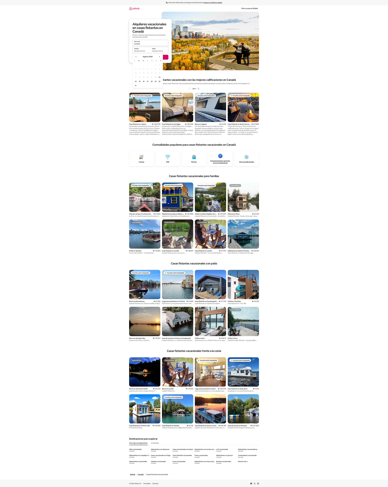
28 (151, 81)
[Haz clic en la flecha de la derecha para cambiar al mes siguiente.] (159, 56)
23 (159, 77)
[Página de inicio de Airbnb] (134, 8)
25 (139, 81)
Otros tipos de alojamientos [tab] (138, 443)
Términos (155, 483)
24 (136, 81)
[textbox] (141, 51)
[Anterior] (189, 88)
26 (143, 81)
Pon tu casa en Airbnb (250, 8)
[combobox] (150, 44)
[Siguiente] (198, 88)
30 (159, 81)
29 (155, 81)
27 (147, 81)
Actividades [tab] (155, 443)
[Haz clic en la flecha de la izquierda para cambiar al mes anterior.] (136, 56)
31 (135, 85)
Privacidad (146, 483)
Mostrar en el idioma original (212, 3)
